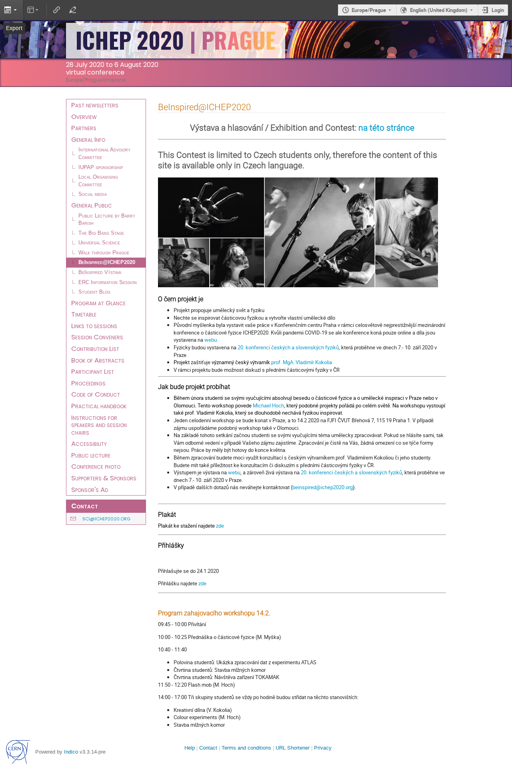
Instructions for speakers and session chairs (99, 425)
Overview (84, 116)
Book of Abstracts (97, 360)
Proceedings (88, 383)
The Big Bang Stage (101, 233)
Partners (83, 128)
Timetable (83, 314)
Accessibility (89, 443)
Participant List (92, 371)
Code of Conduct (95, 394)
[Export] (11, 10)
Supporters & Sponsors (103, 478)
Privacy (323, 747)
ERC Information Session (107, 282)
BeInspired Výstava (99, 272)
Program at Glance (98, 303)
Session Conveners (97, 337)
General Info (88, 139)
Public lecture (90, 455)
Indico (71, 751)
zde (220, 525)
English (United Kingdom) (439, 10)
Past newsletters (94, 105)
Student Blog (94, 292)
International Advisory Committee (104, 153)
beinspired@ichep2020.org (322, 487)
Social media (92, 194)
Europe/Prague (369, 10)
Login (498, 10)
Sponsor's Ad (89, 489)
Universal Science (99, 243)
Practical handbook (98, 406)
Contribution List (95, 348)
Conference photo (95, 466)
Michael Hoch (268, 405)
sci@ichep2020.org (106, 519)
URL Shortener (293, 747)
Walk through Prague (103, 253)
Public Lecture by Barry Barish (106, 219)
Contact (208, 747)
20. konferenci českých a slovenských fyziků (288, 347)
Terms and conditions (246, 747)
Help (189, 747)
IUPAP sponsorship (100, 167)
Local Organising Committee (98, 180)
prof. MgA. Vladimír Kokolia (301, 362)
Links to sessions (94, 326)
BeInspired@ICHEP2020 (106, 262)
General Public (91, 205)
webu (210, 339)
